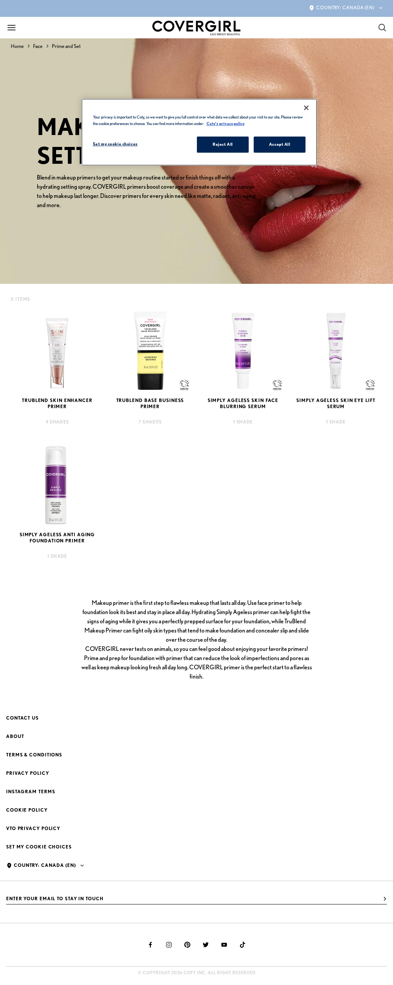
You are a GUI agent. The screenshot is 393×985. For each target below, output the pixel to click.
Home (17, 46)
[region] (199, 132)
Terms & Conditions (34, 755)
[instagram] (169, 945)
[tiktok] (242, 945)
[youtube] (224, 945)
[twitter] (206, 945)
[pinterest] (187, 945)
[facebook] (150, 945)
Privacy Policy (27, 773)
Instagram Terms (30, 791)
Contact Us (22, 718)
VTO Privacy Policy (33, 828)
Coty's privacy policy (225, 123)
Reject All (223, 144)
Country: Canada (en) (345, 7)
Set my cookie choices (39, 847)
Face (38, 46)
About (15, 736)
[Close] (306, 107)
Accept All (280, 144)
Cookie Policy (27, 810)
